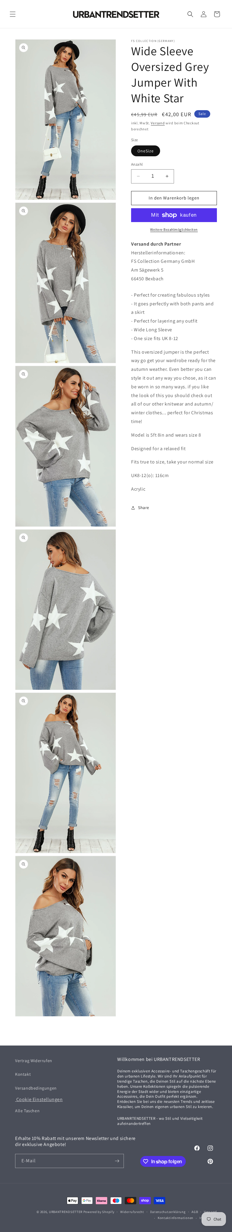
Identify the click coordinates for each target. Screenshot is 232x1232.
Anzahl (137, 164)
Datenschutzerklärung (168, 1212)
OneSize (145, 151)
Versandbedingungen (36, 1088)
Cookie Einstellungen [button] (39, 1099)
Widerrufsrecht (132, 1212)
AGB (195, 1212)
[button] (12, 14)
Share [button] (143, 507)
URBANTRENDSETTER (65, 1212)
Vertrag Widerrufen (33, 1060)
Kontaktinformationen (175, 1218)
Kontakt (23, 1074)
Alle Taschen (27, 1110)
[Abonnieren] (117, 1161)
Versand (158, 123)
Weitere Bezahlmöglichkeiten (174, 229)
